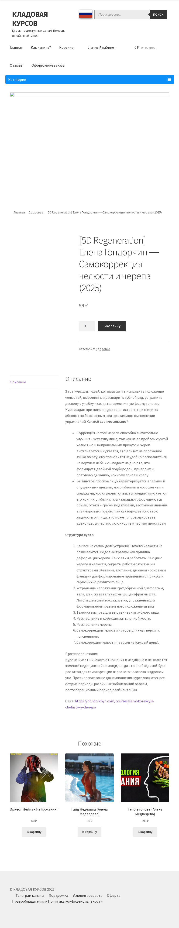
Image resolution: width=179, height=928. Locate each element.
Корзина (66, 47)
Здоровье (36, 212)
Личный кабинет (102, 47)
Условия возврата (87, 895)
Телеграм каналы (29, 895)
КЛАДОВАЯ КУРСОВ (30, 19)
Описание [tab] (18, 382)
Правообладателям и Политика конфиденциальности (57, 901)
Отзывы (16, 65)
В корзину (111, 325)
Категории (17, 79)
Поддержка (58, 895)
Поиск (158, 14)
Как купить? (41, 47)
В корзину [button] (34, 832)
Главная (16, 47)
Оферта (113, 895)
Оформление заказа (48, 65)
